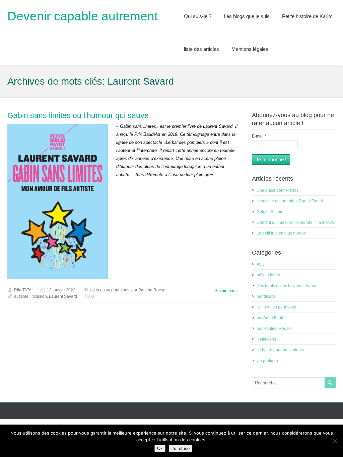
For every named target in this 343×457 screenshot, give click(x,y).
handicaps (266, 296)
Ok (160, 448)
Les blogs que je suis (247, 16)
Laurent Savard (63, 296)
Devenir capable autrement (82, 16)
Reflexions (266, 339)
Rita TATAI (23, 290)
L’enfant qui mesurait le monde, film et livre (295, 222)
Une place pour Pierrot (277, 190)
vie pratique (267, 360)
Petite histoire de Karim (307, 16)
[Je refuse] (334, 441)
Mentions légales (249, 49)
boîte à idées (268, 275)
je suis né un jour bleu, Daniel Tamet (290, 201)
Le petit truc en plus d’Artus (281, 233)
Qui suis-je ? (197, 16)
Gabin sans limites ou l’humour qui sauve (78, 115)
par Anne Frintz (270, 317)
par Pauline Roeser (149, 290)
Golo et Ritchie (270, 211)
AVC (261, 264)
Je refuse (181, 448)
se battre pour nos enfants (280, 350)
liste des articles (201, 49)
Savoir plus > (226, 290)
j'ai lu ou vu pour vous (109, 290)
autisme (21, 296)
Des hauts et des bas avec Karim (286, 285)
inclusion (38, 296)
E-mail (259, 136)
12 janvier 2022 (61, 290)
